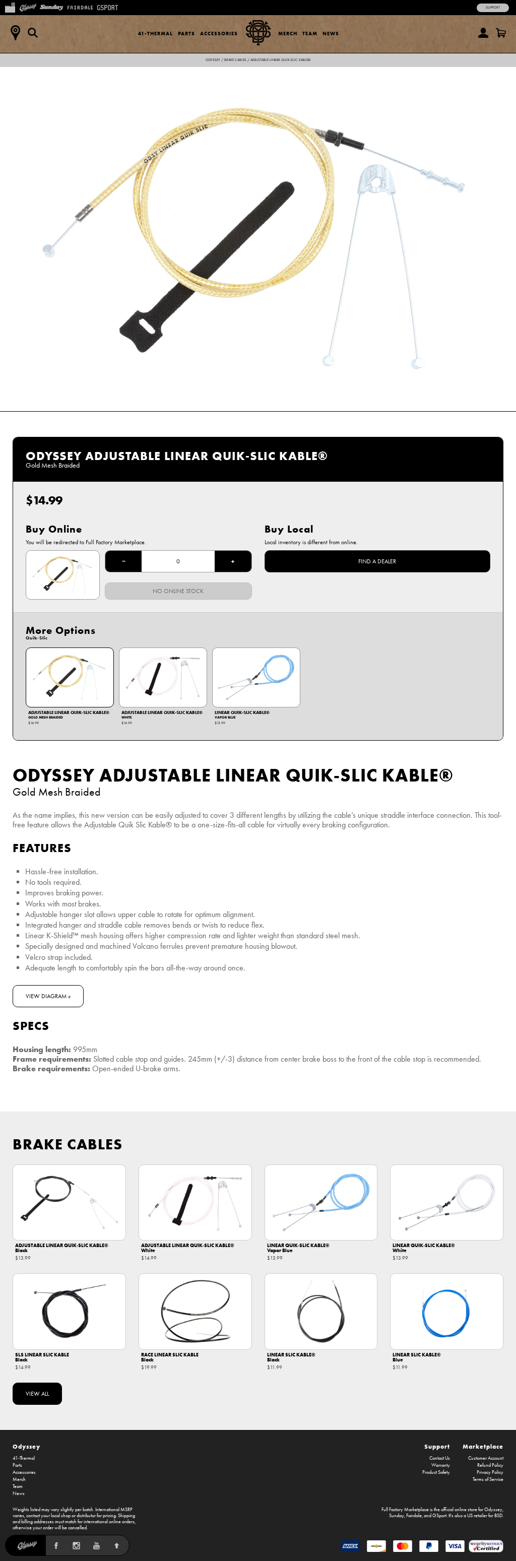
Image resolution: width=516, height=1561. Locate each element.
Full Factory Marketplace (405, 1510)
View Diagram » (48, 996)
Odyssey (213, 60)
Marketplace (483, 1446)
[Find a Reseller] (15, 32)
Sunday (396, 1516)
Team (309, 33)
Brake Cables (235, 60)
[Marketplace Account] (483, 32)
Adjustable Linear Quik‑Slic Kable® (280, 60)
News (330, 33)
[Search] (33, 32)
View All (37, 1393)
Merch (287, 33)
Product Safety (436, 1472)
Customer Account (485, 1458)
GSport (439, 1516)
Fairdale (414, 1516)
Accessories (219, 33)
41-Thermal (155, 33)
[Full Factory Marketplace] (10, 6)
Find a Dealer (377, 561)
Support (493, 8)
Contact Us (439, 1458)
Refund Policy (490, 1465)
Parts (186, 33)
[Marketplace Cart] (501, 32)
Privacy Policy (490, 1472)
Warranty (440, 1465)
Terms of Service (488, 1479)
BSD (498, 1516)
